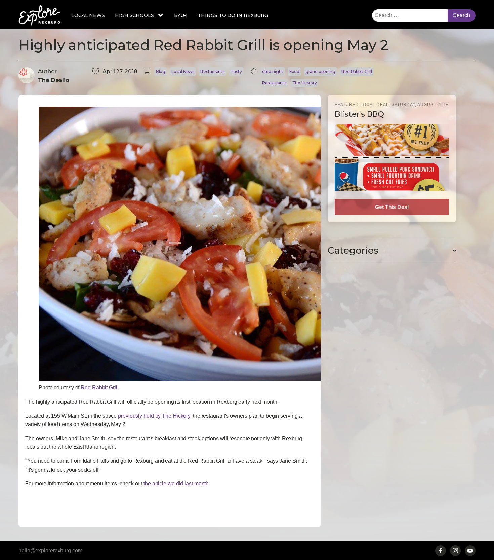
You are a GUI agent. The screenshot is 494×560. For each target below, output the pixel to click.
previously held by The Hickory (154, 416)
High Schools (134, 15)
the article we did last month (176, 483)
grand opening (320, 71)
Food (294, 71)
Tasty (236, 71)
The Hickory (304, 82)
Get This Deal (392, 207)
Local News (88, 15)
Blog (161, 71)
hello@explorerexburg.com (50, 550)
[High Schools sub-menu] (162, 15)
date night (272, 71)
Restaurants (212, 71)
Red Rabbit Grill (356, 71)
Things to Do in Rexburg (233, 15)
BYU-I (181, 15)
